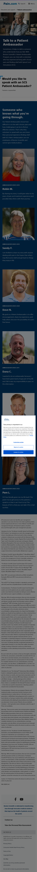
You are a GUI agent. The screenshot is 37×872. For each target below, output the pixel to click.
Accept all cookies (18, 452)
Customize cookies (18, 442)
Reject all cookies (18, 447)
